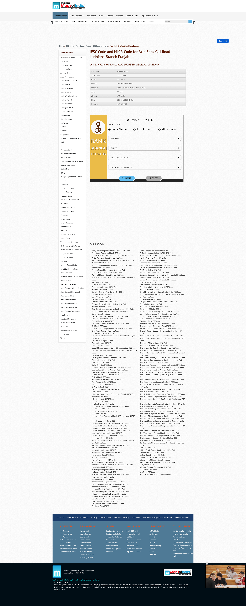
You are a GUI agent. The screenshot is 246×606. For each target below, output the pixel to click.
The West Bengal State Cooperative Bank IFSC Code (160, 436)
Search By (114, 124)
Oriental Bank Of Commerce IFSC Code (107, 499)
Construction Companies (182, 545)
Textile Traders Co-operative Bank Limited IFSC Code (160, 328)
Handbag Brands (86, 557)
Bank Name (119, 129)
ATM (151, 120)
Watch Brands (85, 543)
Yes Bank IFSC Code (147, 472)
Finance (119, 16)
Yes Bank (63, 338)
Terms (63, 589)
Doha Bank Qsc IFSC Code (102, 365)
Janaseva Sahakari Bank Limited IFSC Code (108, 433)
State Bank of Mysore (68, 303)
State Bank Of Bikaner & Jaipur (72, 288)
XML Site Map (105, 517)
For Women (64, 537)
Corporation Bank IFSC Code (103, 333)
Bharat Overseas (66, 111)
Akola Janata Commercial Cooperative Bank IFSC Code (113, 260)
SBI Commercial (66, 273)
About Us (60, 517)
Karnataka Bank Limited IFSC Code (105, 450)
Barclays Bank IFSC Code (101, 307)
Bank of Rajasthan (67, 104)
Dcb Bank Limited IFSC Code (103, 343)
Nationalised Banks (133, 540)
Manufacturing (155, 546)
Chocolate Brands (87, 554)
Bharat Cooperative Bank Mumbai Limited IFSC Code (112, 311)
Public (152, 552)
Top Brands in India (149, 16)
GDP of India (154, 531)
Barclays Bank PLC (67, 108)
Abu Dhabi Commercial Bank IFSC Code (107, 253)
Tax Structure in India (114, 531)
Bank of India (65, 92)
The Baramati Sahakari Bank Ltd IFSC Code (156, 345)
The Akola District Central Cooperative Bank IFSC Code (161, 336)
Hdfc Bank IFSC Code (100, 392)
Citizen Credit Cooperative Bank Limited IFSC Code (112, 328)
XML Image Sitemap (121, 517)
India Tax (110, 526)
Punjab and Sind (66, 254)
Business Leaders (106, 16)
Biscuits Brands (86, 549)
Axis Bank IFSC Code (100, 282)
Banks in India (132, 16)
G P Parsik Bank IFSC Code (102, 387)
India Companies (77, 16)
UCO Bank (64, 327)
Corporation (65, 134)
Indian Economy (157, 526)
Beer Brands (84, 537)
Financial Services (114, 21)
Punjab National (66, 257)
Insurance (91, 16)
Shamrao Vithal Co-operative (71, 277)
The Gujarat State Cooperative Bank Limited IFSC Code (161, 360)
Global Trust (65, 169)
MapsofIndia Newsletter (163, 517)
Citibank (63, 131)
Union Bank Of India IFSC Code (152, 453)
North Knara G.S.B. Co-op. (70, 246)
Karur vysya (65, 219)
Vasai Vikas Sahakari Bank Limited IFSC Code (157, 462)
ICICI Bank (64, 181)
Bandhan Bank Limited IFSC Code (105, 287)
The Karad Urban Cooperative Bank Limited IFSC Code (161, 372)
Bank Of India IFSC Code (101, 299)
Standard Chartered (68, 284)
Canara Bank (65, 115)
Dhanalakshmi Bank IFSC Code (104, 360)
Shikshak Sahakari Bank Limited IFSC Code (156, 287)
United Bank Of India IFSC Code (152, 455)
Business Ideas (66, 526)
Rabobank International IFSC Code (153, 263)
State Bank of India (67, 296)
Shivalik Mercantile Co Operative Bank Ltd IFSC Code (160, 292)
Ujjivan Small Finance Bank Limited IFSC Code (158, 450)
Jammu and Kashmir (68, 207)
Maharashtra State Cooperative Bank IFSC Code (110, 474)
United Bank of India (68, 330)
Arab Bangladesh (67, 77)
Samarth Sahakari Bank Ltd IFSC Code (154, 277)
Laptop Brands (85, 546)
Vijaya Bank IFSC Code (148, 465)
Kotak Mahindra (66, 223)
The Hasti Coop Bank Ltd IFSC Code (154, 363)
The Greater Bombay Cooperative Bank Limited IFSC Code (162, 358)
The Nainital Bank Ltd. (69, 242)
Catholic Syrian (66, 119)
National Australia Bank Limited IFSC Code (108, 487)
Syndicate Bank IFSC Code (150, 321)
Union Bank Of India (68, 323)
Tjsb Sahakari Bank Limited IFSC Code (155, 440)
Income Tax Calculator (114, 537)
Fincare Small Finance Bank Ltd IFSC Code (108, 380)
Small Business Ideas (68, 552)
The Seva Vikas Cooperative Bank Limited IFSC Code (160, 409)
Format (151, 21)
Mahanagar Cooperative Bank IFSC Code (107, 470)
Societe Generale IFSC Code (150, 299)
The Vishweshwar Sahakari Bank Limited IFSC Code (160, 433)
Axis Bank (64, 61)
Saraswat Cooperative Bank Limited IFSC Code (158, 280)
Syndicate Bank (66, 315)
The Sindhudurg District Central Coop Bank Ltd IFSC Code (162, 414)
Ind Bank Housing (67, 188)
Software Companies (180, 534)
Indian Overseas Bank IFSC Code (104, 411)
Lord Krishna (65, 230)
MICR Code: (95, 75)
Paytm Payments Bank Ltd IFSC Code (106, 501)
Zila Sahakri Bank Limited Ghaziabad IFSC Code (158, 474)
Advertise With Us (182, 517)
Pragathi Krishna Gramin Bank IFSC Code (108, 504)
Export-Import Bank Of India (71, 161)
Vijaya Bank (65, 334)
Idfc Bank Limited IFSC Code (103, 404)
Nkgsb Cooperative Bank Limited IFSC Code (109, 494)
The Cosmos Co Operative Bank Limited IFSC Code (159, 348)
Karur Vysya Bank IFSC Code (103, 455)
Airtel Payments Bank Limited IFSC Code (107, 258)
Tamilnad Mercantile (68, 319)
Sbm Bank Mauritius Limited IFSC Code (155, 285)
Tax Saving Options (113, 549)
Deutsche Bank (66, 150)
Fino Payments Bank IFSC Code (104, 382)
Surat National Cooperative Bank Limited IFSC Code (160, 314)
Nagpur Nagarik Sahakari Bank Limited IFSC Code (111, 484)
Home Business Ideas (68, 546)
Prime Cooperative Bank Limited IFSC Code (156, 251)
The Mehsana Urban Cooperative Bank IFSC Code (159, 382)
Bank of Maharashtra (68, 96)
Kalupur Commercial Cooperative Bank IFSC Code (111, 445)
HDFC (62, 173)
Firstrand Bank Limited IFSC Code (105, 384)
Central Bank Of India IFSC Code (104, 321)
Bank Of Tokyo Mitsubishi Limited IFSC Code (109, 304)
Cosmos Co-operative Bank (70, 138)
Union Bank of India (134, 549)
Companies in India (181, 526)
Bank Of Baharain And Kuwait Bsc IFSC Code (109, 292)
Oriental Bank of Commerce (71, 250)
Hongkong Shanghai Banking (71, 177)
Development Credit (68, 154)
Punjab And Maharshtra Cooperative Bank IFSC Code (160, 255)
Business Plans (60, 16)
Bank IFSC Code (97, 244)
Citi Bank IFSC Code (99, 326)
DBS (62, 142)
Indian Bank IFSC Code (101, 409)
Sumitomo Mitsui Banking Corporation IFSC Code (159, 311)
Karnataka (64, 215)
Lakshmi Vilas (65, 227)
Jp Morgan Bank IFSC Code (102, 438)
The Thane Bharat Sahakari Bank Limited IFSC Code (160, 423)
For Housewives (66, 534)
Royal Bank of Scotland (69, 269)
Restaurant (127, 21)
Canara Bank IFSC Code (101, 314)
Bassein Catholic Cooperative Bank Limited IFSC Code (113, 309)
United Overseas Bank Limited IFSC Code (156, 457)
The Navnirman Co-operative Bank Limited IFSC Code (161, 397)
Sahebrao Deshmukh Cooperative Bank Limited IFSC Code (162, 275)
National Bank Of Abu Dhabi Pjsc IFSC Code (109, 489)
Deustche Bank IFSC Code (102, 355)
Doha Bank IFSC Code (100, 363)
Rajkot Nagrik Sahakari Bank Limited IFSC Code (158, 268)
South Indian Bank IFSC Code (151, 304)
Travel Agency (140, 21)
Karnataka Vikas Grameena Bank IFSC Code (108, 453)
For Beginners (65, 531)
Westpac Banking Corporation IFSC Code (156, 467)
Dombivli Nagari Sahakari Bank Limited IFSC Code (111, 367)
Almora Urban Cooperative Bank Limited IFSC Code (112, 265)
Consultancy (82, 21)
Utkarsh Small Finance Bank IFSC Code (155, 460)
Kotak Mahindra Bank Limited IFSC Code (107, 462)
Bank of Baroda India (68, 81)
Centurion (64, 123)
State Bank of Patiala (68, 307)
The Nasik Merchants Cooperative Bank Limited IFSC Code (162, 394)
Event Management (97, 21)
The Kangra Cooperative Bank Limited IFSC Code (159, 370)
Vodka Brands (85, 534)
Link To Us (136, 517)
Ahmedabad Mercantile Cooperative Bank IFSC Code (112, 255)
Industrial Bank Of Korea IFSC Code (105, 421)
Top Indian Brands (88, 526)
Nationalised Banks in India (71, 58)
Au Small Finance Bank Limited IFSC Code (108, 275)
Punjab (88, 46)
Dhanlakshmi (65, 157)
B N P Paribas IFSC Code (101, 285)
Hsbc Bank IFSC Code (100, 397)
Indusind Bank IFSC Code (101, 414)
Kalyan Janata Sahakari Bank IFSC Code (107, 448)
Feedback (70, 517)
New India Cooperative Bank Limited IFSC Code (110, 491)
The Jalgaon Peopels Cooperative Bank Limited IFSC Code (162, 365)
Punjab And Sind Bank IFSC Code (153, 258)
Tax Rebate (110, 552)
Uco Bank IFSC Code (148, 448)
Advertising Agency (61, 21)
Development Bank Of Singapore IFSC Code (109, 358)
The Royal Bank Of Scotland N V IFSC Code (156, 406)
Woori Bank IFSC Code (148, 470)
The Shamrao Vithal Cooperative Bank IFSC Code (159, 411)
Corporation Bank (133, 534)
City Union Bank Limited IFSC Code (105, 331)
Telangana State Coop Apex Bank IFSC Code (157, 326)
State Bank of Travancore (70, 311)
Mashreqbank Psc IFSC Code (103, 477)
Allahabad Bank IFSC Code (102, 263)
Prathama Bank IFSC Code (102, 506)
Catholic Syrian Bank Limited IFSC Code (107, 319)
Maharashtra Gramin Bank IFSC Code (106, 472)
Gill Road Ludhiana (100, 46)
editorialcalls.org (66, 580)
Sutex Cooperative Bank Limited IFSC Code (156, 319)
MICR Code (168, 129)
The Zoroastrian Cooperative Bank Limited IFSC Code (160, 438)
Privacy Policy (82, 517)
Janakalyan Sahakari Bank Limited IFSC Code (109, 428)
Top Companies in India (182, 531)
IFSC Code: (95, 71)
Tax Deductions (112, 546)
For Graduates (65, 543)
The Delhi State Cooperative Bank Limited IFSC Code (160, 350)
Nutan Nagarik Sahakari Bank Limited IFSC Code (110, 496)
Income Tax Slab (112, 543)
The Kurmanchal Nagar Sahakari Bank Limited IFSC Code (162, 380)
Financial (153, 540)
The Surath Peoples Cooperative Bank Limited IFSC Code (162, 418)
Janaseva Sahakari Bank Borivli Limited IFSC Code (111, 431)
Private (152, 549)
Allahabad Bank (66, 65)
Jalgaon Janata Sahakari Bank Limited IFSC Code (110, 423)
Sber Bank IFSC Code (148, 282)
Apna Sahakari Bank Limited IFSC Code (107, 272)
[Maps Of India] (69, 9)
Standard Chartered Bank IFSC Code (154, 307)
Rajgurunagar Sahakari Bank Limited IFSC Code (158, 265)
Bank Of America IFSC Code (102, 290)
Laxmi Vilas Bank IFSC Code (102, 467)
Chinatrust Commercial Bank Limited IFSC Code (110, 324)
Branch (134, 120)
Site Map (93, 517)
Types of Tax (111, 540)
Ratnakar (63, 261)
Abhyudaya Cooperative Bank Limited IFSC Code (111, 251)
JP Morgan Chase (67, 211)
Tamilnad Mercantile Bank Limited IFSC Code (157, 324)
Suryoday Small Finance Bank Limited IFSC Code (158, 316)
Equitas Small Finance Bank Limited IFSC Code (110, 370)
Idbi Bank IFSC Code (100, 401)
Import (152, 543)
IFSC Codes (70, 46)
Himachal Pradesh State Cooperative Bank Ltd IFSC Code (114, 394)
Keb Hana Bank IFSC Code (102, 457)
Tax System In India (113, 534)
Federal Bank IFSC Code (101, 377)
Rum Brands (84, 531)
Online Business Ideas (68, 549)
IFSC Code (143, 129)
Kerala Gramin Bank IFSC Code (104, 460)
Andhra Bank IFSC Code (101, 268)
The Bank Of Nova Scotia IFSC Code (154, 343)
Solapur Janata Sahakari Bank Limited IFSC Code (159, 302)
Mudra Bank (65, 238)
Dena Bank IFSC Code (100, 345)
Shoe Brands (85, 540)
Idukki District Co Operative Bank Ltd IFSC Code (110, 406)
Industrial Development (69, 200)
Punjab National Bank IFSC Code (152, 260)
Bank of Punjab (66, 100)
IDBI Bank (64, 184)
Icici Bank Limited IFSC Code (103, 399)
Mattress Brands (86, 552)
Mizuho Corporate (67, 234)
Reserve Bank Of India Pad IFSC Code (154, 272)
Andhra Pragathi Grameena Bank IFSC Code (109, 270)
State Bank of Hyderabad (70, 292)
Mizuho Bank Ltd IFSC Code (102, 479)
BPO (73, 21)
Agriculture (154, 534)
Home (61, 46)
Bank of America (66, 88)
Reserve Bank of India (68, 265)
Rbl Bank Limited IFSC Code (151, 270)
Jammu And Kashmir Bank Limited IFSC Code (109, 426)
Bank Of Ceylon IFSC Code (102, 297)
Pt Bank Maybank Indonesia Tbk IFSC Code (156, 253)
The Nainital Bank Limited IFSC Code (154, 392)
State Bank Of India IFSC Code (151, 309)
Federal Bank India (67, 165)
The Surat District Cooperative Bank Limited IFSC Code (161, 416)
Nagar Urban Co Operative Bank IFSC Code (108, 482)
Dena (62, 146)
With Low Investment (68, 540)
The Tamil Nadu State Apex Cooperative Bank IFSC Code (162, 421)
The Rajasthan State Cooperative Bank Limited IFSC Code (162, 404)
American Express (67, 69)
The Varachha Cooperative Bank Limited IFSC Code (160, 431)
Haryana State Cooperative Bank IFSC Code (108, 389)
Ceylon (63, 127)
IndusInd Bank (66, 196)
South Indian (65, 280)
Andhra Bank (65, 73)
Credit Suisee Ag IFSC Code (102, 341)
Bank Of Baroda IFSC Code (102, 294)
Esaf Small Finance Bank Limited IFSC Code (108, 372)
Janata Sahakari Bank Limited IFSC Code (107, 436)
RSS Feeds (147, 517)
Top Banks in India (133, 552)
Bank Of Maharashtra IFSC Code (104, 302)
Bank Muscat (65, 84)
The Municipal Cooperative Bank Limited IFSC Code (160, 389)
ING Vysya (64, 204)
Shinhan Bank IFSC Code (149, 290)
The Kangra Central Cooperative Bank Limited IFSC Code (162, 367)
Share (221, 41)
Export (152, 537)
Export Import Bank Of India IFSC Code (107, 375)
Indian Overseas (66, 192)
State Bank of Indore (68, 300)
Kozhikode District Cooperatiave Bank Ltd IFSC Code (112, 465)
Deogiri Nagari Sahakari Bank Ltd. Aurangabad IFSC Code (114, 348)
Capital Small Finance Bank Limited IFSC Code (110, 316)
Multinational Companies (182, 542)
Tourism (153, 554)
